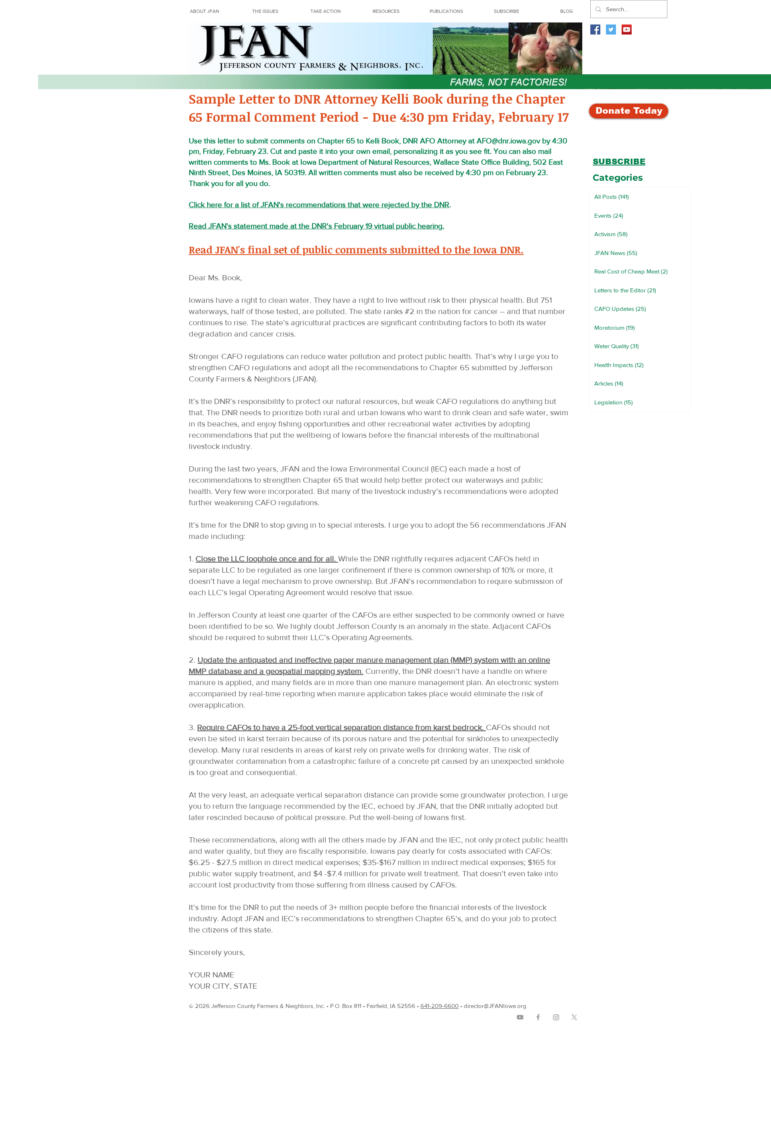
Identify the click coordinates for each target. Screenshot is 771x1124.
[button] (386, 11)
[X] (574, 1017)
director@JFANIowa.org (495, 1005)
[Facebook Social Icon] (595, 29)
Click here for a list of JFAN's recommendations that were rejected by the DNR (319, 204)
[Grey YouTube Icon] (520, 1017)
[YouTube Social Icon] (627, 29)
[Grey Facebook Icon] (538, 1017)
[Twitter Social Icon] (611, 29)
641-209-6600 (439, 1005)
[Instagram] (556, 1017)
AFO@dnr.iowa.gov (508, 141)
